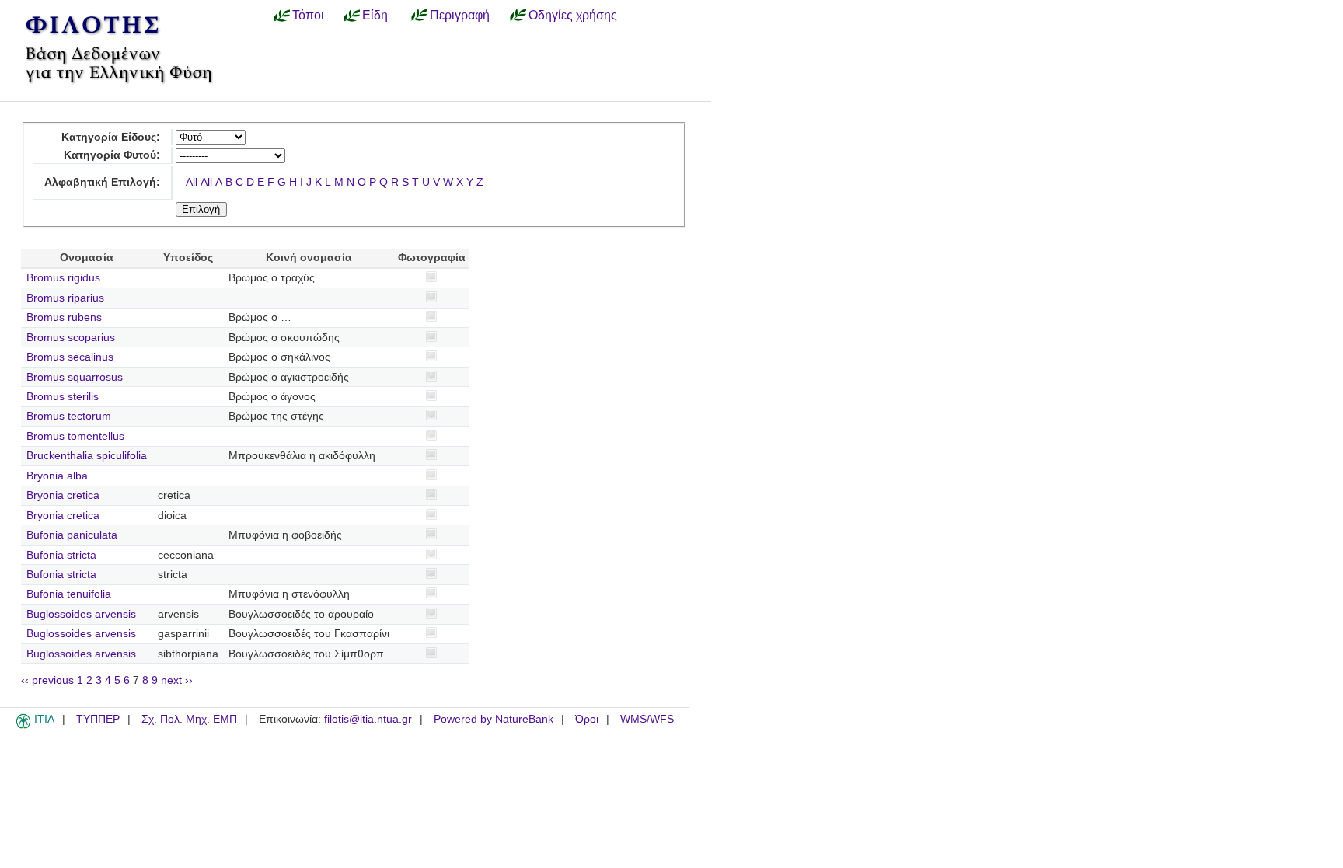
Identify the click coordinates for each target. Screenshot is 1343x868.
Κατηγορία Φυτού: (112, 155)
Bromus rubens (64, 317)
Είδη (375, 15)
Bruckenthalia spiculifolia (86, 456)
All (191, 182)
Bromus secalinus (69, 357)
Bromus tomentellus (75, 436)
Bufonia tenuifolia (68, 594)
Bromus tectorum (68, 416)
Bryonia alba (57, 476)
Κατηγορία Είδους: (110, 137)
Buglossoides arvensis (81, 614)
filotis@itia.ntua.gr (368, 719)
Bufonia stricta (61, 555)
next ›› (177, 680)
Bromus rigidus (63, 278)
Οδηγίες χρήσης (572, 15)
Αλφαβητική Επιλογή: (102, 182)
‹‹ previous (47, 680)
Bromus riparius (65, 298)
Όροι (586, 719)
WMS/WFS (647, 719)
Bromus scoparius (70, 337)
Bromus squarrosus (74, 377)
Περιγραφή (460, 15)
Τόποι (308, 15)
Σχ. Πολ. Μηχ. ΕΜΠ (189, 719)
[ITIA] (23, 726)
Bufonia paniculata (71, 535)
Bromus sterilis (62, 397)
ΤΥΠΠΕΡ (98, 719)
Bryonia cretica (62, 495)
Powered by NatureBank (493, 719)
